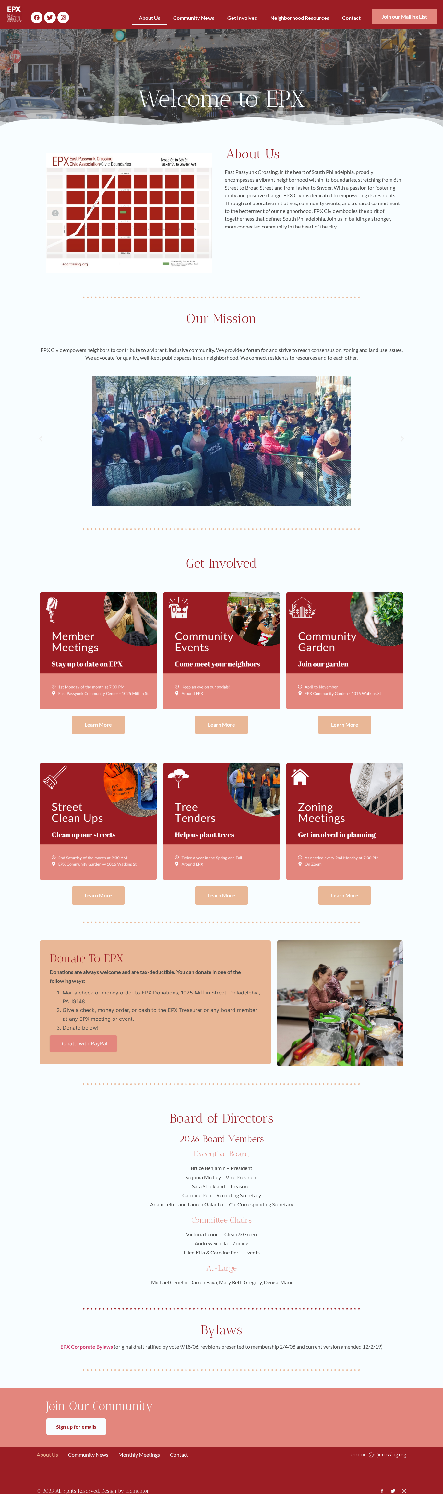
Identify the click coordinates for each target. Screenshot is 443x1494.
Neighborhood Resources (299, 18)
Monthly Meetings (139, 1454)
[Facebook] (36, 17)
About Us (149, 18)
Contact (351, 18)
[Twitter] (50, 17)
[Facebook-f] (382, 1491)
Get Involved (242, 18)
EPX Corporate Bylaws (86, 1346)
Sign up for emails (76, 1427)
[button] (41, 439)
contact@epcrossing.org (378, 1454)
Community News (193, 18)
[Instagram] (63, 17)
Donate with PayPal (83, 1043)
